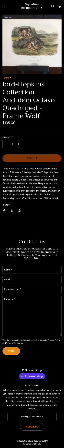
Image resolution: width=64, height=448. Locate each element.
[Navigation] (3, 6)
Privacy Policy (54, 340)
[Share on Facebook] (4, 211)
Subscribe (32, 426)
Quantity (8, 137)
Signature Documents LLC (32, 6)
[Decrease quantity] (6, 144)
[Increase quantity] (18, 144)
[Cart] (60, 6)
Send (11, 351)
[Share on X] (11, 211)
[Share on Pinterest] (19, 211)
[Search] (52, 6)
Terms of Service (13, 343)
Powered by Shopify (32, 444)
